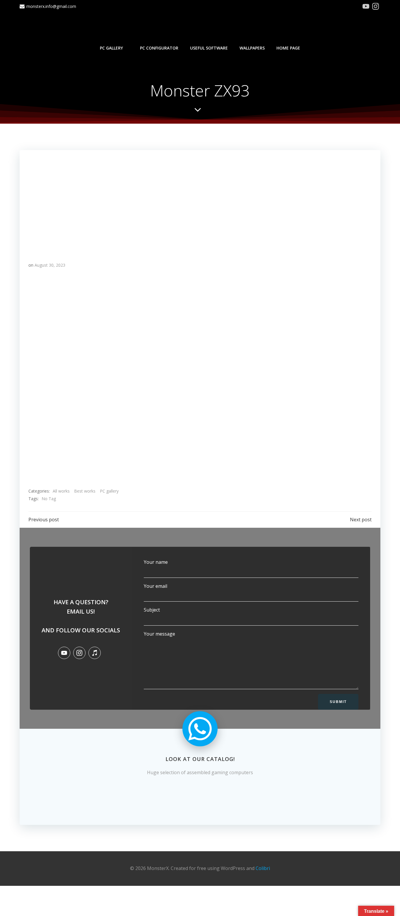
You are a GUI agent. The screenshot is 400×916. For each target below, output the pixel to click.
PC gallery (111, 48)
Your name (156, 562)
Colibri (263, 868)
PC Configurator (159, 48)
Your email (155, 586)
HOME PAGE (288, 48)
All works (61, 491)
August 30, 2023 (50, 265)
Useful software (209, 48)
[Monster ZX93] (200, 200)
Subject (152, 610)
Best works (84, 491)
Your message (159, 634)
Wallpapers (252, 48)
